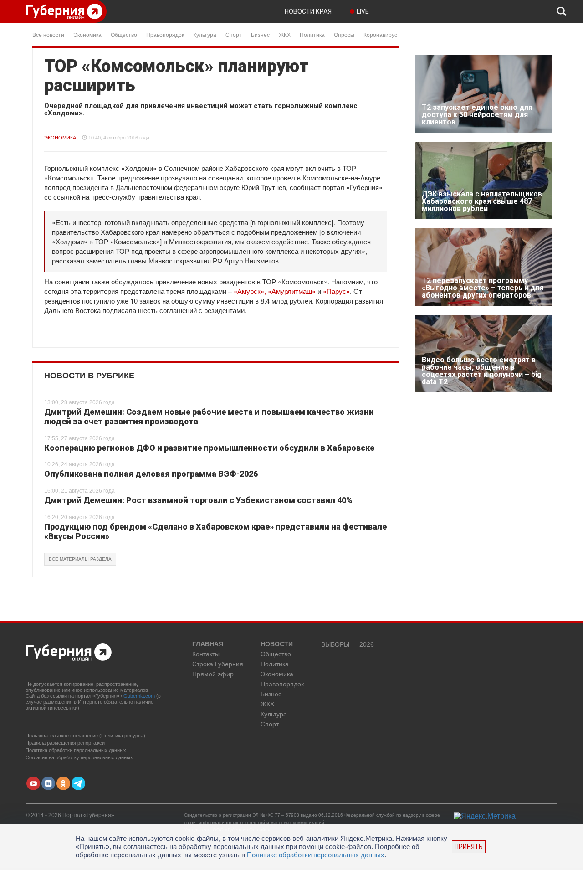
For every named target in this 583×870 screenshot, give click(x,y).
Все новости (48, 34)
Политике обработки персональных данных (315, 855)
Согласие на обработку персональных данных (79, 757)
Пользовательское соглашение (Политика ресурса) (85, 735)
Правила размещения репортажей (65, 743)
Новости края (308, 11)
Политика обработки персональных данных (76, 750)
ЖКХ (285, 34)
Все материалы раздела (80, 558)
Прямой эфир (213, 674)
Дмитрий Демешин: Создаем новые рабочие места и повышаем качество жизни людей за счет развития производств (209, 417)
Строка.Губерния (217, 664)
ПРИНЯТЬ (469, 846)
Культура (204, 34)
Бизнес (260, 34)
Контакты (206, 654)
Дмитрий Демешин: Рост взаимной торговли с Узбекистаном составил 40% (198, 500)
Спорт (233, 34)
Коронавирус (380, 34)
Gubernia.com (139, 696)
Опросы (344, 34)
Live (363, 11)
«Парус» (336, 291)
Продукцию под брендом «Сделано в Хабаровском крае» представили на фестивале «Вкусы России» (215, 531)
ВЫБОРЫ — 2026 (347, 644)
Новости (277, 644)
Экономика (87, 34)
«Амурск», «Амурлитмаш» (275, 291)
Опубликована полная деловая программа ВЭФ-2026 (151, 474)
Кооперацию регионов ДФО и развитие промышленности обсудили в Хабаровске (209, 448)
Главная (207, 644)
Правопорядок (165, 34)
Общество (124, 34)
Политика (312, 34)
